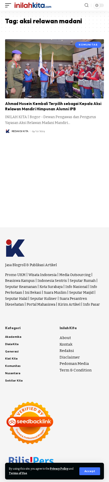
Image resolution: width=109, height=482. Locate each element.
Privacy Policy (59, 468)
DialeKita (12, 344)
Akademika (13, 337)
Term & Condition (76, 370)
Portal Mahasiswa (41, 304)
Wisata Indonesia (42, 275)
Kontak (66, 344)
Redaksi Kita (20, 131)
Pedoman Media (74, 363)
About (65, 338)
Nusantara (12, 373)
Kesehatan (15, 304)
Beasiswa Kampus (20, 281)
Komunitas (88, 44)
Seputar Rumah (83, 281)
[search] (86, 5)
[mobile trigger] (9, 5)
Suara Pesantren (73, 299)
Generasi (12, 351)
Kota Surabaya (51, 287)
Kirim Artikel (69, 304)
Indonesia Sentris (52, 281)
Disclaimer (70, 357)
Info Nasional (76, 287)
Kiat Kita (11, 358)
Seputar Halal (16, 299)
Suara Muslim (55, 292)
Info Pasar (91, 304)
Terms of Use (18, 473)
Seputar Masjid (81, 292)
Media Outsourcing (74, 275)
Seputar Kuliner (43, 299)
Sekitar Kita (14, 380)
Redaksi (67, 350)
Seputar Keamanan (21, 287)
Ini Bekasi (33, 292)
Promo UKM (15, 275)
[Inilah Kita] (33, 5)
